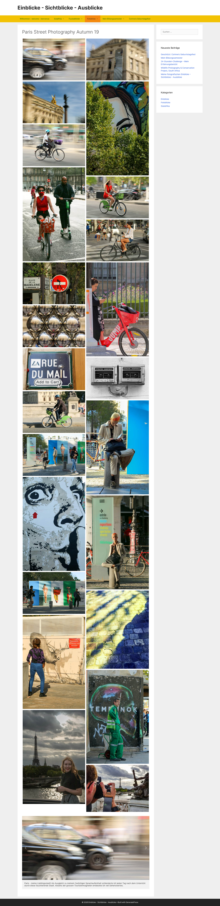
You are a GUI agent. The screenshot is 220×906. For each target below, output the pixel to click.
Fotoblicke (91, 19)
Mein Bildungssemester (112, 19)
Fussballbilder (74, 19)
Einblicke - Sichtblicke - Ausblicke (60, 7)
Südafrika (58, 19)
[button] (26, 848)
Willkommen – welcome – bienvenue (34, 19)
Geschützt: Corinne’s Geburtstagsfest (178, 54)
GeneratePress (132, 902)
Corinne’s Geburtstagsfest (139, 19)
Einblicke (165, 99)
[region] (85, 848)
